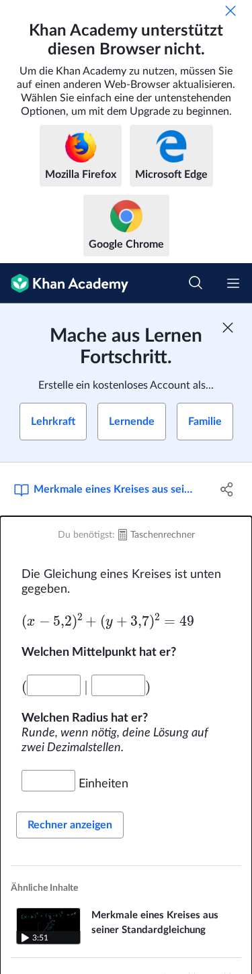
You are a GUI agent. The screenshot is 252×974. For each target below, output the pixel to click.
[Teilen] (227, 489)
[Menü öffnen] (233, 283)
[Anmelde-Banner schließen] (227, 327)
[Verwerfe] (230, 10)
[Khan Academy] (64, 283)
